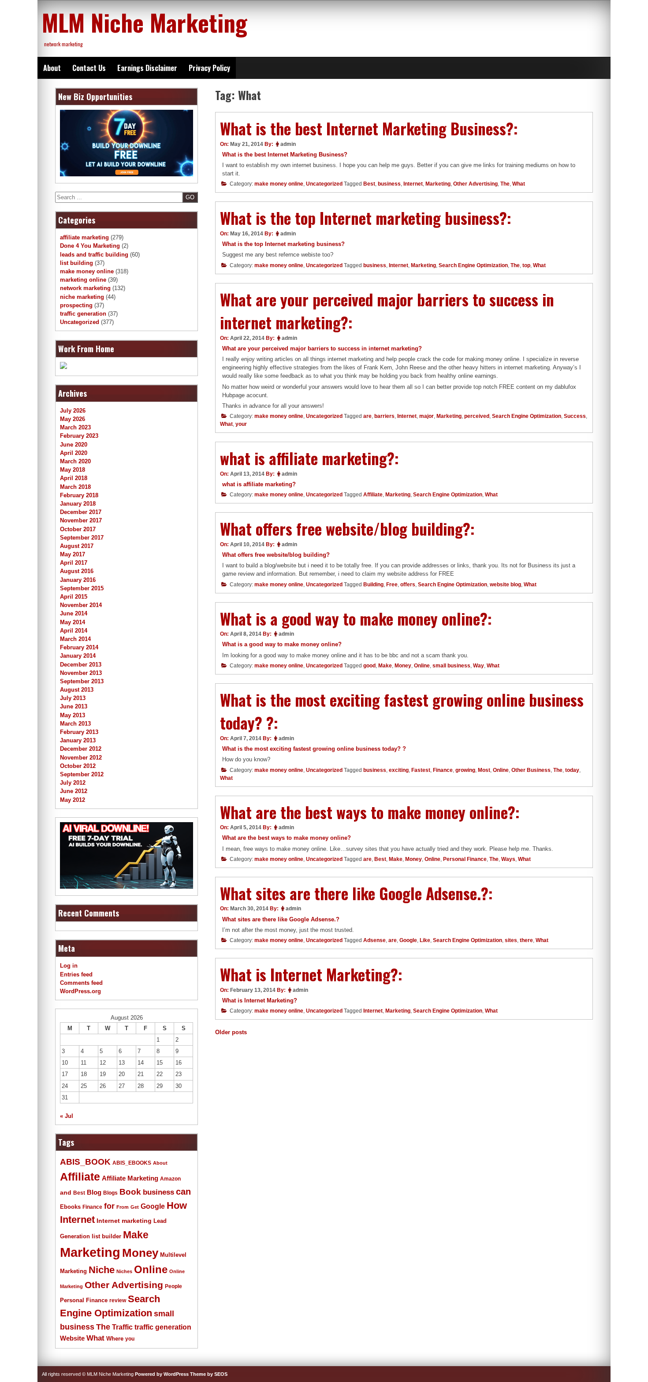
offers (407, 584)
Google (408, 940)
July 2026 (73, 410)
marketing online (83, 279)
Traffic (122, 1327)
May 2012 (72, 800)
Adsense (374, 940)
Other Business (531, 770)
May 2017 (72, 554)
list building (76, 263)
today (572, 770)
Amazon (170, 1179)
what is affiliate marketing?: (309, 458)
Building (373, 584)
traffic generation (83, 313)
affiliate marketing (84, 237)
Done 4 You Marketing (90, 245)
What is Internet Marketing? (259, 1000)
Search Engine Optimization (473, 265)
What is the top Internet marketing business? (283, 244)
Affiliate (373, 495)
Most (484, 770)
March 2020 (75, 461)
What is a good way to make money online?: (356, 618)
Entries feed (76, 974)
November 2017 (81, 520)
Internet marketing (124, 1220)
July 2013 (73, 698)
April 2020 (73, 453)
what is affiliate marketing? (259, 484)
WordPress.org (80, 991)
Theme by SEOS (208, 1374)
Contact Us (89, 68)
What (518, 184)
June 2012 (73, 791)
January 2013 (78, 740)
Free (392, 584)
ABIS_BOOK (85, 1161)
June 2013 (73, 706)
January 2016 (78, 580)
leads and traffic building (94, 254)
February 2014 (79, 647)
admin (288, 144)
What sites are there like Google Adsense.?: (356, 893)
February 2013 (79, 732)
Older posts (231, 1032)
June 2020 (73, 444)
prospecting (76, 305)
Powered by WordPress (162, 1374)
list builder (106, 1236)
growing (465, 770)
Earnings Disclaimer (147, 68)
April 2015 (73, 596)
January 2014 (78, 655)
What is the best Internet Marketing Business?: (369, 128)
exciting (399, 770)
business (389, 184)
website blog (505, 584)
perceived (476, 416)
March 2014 (75, 639)
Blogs (110, 1193)
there (526, 940)
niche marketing (82, 297)
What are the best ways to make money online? (286, 837)
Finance (443, 770)
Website (72, 1338)
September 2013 (82, 681)
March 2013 (75, 723)
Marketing (438, 184)
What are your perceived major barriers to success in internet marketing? (322, 348)
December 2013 (80, 664)
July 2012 (73, 782)
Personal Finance (465, 859)
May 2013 (72, 715)
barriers (384, 416)
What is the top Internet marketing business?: (365, 217)
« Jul (66, 1116)
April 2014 (73, 630)
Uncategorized (324, 184)
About (52, 68)
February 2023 (79, 435)
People (173, 1286)
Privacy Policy (209, 68)
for (109, 1206)
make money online (278, 184)
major (426, 416)
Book (130, 1191)
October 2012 (78, 766)
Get (134, 1207)
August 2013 (76, 689)
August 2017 (76, 546)
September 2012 (82, 774)
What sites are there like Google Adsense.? (280, 919)
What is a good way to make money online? (282, 644)
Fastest (420, 770)
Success (575, 416)
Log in (69, 965)
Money (403, 666)
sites (511, 940)
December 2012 (80, 748)
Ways (508, 859)
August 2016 (76, 571)
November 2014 (81, 605)
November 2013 (81, 673)
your (241, 424)
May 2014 (72, 622)
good (369, 666)
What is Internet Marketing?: (311, 974)
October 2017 (78, 529)
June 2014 (73, 613)
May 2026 (72, 419)
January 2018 (78, 503)
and (65, 1192)
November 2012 (81, 757)
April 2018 (73, 478)
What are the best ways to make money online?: (370, 812)
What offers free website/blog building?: (347, 528)
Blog (94, 1192)
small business (451, 666)
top (526, 265)
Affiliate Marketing (130, 1178)
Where (114, 1338)
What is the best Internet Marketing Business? (284, 154)
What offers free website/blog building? (276, 554)
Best (369, 184)
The (505, 184)
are (367, 416)
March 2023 (75, 427)
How (177, 1205)
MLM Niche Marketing (144, 22)
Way (478, 666)
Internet (413, 184)
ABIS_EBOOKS (131, 1163)
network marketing (85, 288)
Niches (124, 1271)
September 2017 (82, 537)
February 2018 (79, 495)
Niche (102, 1269)
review (117, 1300)
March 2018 (75, 487)
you (129, 1339)
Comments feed (81, 983)
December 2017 (80, 512)
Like (425, 940)
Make (385, 666)
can (183, 1191)
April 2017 (73, 562)
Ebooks (70, 1207)
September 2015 (82, 588)
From (122, 1207)
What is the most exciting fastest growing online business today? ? (314, 748)
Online (422, 666)
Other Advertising (475, 184)
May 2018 (72, 469)
